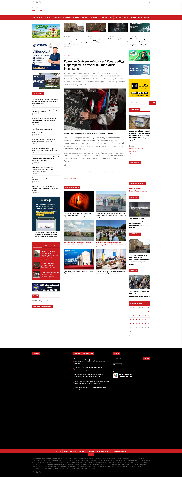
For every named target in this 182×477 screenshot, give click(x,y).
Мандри (133, 17)
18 (134, 323)
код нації (87, 172)
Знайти (152, 103)
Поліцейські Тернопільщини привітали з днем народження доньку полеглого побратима (44, 120)
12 (136, 319)
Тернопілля (57, 17)
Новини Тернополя (136, 188)
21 (142, 323)
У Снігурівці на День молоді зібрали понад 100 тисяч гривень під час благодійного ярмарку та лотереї (111, 215)
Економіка (85, 17)
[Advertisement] (50, 370)
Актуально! (67, 55)
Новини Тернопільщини (138, 191)
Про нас (58, 451)
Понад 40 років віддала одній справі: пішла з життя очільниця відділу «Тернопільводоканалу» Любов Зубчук (78, 215)
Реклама (91, 451)
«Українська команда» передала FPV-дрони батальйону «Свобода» (45, 111)
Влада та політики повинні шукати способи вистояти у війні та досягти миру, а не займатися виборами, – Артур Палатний (139, 135)
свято (118, 172)
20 (139, 323)
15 (145, 319)
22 (145, 323)
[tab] (37, 246)
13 (139, 319)
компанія (102, 172)
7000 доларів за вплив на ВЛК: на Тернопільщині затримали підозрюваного (139, 294)
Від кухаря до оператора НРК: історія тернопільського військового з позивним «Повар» (45, 188)
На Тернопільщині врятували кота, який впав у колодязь (46, 179)
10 (130, 319)
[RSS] (40, 2)
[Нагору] (91, 454)
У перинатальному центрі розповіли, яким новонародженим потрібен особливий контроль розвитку (45, 101)
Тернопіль (47, 17)
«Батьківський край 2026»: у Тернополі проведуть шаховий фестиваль (44, 140)
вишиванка (68, 172)
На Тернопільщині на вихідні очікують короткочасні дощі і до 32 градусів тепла (44, 149)
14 (142, 319)
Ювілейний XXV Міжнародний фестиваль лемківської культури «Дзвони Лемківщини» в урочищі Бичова (111, 244)
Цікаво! (146, 17)
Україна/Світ (67, 17)
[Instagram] (36, 2)
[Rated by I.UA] (131, 364)
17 (130, 323)
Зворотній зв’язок (70, 451)
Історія (126, 17)
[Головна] (34, 17)
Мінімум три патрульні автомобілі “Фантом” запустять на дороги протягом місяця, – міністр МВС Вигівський (45, 158)
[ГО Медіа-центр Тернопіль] (131, 374)
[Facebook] (33, 2)
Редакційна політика (119, 451)
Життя (140, 17)
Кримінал (104, 17)
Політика (76, 17)
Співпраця (82, 451)
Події (110, 17)
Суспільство (94, 17)
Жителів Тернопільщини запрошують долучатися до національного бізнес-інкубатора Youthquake (43, 169)
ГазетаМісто (73, 178)
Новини (39, 17)
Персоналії (118, 17)
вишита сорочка (77, 172)
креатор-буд (110, 172)
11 (133, 319)
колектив (94, 172)
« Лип (131, 335)
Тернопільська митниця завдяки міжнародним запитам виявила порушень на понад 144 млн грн (46, 131)
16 (148, 319)
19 (136, 323)
